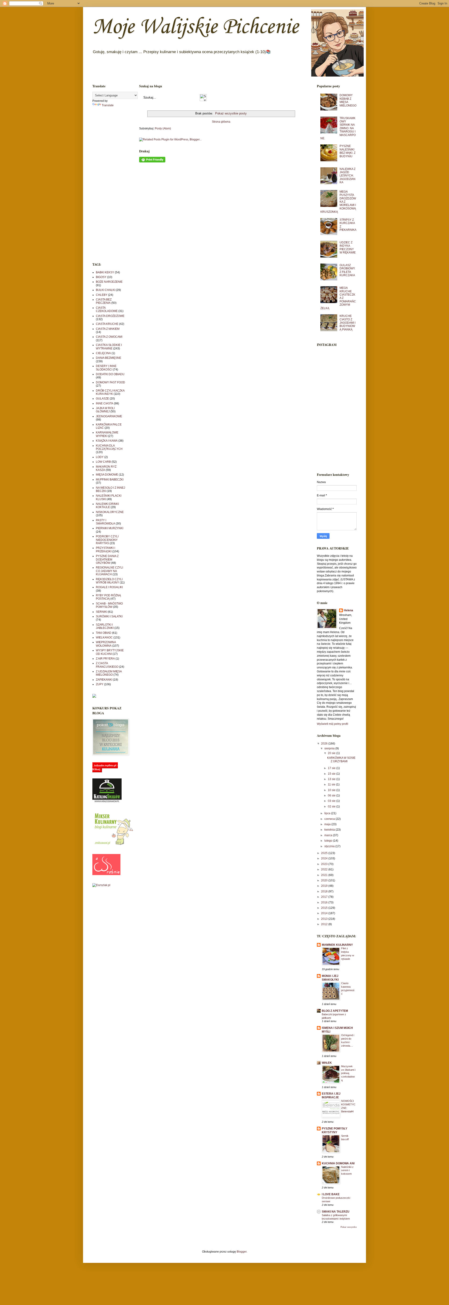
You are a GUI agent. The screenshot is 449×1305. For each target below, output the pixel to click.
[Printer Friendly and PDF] (152, 161)
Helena (348, 610)
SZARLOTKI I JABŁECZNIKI (105, 626)
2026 (324, 743)
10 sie (332, 790)
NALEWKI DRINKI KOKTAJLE (107, 505)
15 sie (332, 773)
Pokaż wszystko (348, 1227)
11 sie (332, 784)
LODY (100, 457)
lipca (327, 813)
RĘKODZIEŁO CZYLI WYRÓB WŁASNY (109, 581)
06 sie (332, 795)
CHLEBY (101, 295)
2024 (324, 858)
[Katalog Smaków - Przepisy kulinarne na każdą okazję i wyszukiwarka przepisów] (107, 801)
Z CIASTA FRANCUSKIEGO (107, 665)
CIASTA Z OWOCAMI (109, 336)
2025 (324, 853)
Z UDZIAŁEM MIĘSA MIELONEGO (109, 673)
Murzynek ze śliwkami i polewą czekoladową (348, 1073)
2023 (324, 864)
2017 (324, 896)
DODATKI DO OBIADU (110, 374)
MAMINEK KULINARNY (337, 944)
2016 (324, 902)
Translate (108, 105)
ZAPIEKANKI (104, 679)
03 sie (332, 801)
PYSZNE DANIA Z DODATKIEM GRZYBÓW (107, 559)
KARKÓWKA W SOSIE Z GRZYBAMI (341, 759)
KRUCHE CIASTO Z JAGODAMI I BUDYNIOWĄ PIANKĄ (347, 322)
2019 (324, 885)
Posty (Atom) (163, 128)
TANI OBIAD (103, 632)
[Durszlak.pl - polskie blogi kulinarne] (101, 885)
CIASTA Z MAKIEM (107, 328)
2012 (324, 924)
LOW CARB (103, 461)
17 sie (332, 768)
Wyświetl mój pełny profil (332, 724)
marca (328, 835)
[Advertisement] (108, 184)
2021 (324, 875)
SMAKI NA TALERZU (335, 1211)
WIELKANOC (104, 637)
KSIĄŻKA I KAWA (107, 440)
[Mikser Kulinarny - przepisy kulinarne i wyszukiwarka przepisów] (113, 845)
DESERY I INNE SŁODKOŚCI (106, 367)
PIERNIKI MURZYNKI (109, 528)
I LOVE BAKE (331, 1194)
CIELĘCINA (103, 353)
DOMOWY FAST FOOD (110, 382)
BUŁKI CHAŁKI (105, 290)
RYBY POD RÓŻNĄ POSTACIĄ (108, 597)
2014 (324, 913)
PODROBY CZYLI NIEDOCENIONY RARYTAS (107, 540)
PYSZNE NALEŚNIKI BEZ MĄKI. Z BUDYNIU (347, 151)
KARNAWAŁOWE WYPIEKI (107, 434)
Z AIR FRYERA (105, 658)
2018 (324, 891)
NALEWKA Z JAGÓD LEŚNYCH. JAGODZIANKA (347, 175)
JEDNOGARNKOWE (109, 416)
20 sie (332, 753)
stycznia (329, 846)
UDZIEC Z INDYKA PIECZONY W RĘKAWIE (348, 247)
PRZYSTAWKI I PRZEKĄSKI (105, 549)
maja (327, 824)
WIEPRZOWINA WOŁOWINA (106, 644)
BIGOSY (101, 277)
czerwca (330, 819)
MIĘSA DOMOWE (107, 474)
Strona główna (221, 121)
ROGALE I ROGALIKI (109, 587)
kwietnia (330, 829)
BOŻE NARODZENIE (109, 281)
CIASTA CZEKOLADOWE (107, 309)
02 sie (332, 806)
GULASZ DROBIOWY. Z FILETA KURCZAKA (347, 270)
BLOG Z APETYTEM (335, 1010)
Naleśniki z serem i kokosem (347, 1170)
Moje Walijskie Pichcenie (195, 27)
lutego (328, 840)
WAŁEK (327, 1062)
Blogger (241, 1251)
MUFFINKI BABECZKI (109, 479)
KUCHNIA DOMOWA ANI (338, 1163)
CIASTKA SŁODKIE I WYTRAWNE (109, 346)
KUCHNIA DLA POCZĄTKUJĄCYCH (109, 447)
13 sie (332, 779)
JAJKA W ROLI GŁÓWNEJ (105, 410)
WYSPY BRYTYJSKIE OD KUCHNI (110, 652)
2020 (324, 880)
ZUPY (99, 684)
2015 (324, 907)
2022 (324, 869)
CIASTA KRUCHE (107, 324)
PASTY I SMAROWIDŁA (105, 522)
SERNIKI (101, 611)
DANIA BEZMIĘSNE (108, 357)
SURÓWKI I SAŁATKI (109, 616)
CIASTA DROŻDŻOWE (110, 316)
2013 (324, 918)
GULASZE (102, 398)
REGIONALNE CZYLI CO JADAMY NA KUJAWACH (109, 571)
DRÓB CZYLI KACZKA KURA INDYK (110, 392)
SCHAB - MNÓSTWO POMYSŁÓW (109, 605)
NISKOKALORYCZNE (110, 512)
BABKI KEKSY (105, 272)
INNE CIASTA (104, 403)
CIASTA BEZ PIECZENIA (104, 301)
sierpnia (329, 748)
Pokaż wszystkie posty (230, 113)
